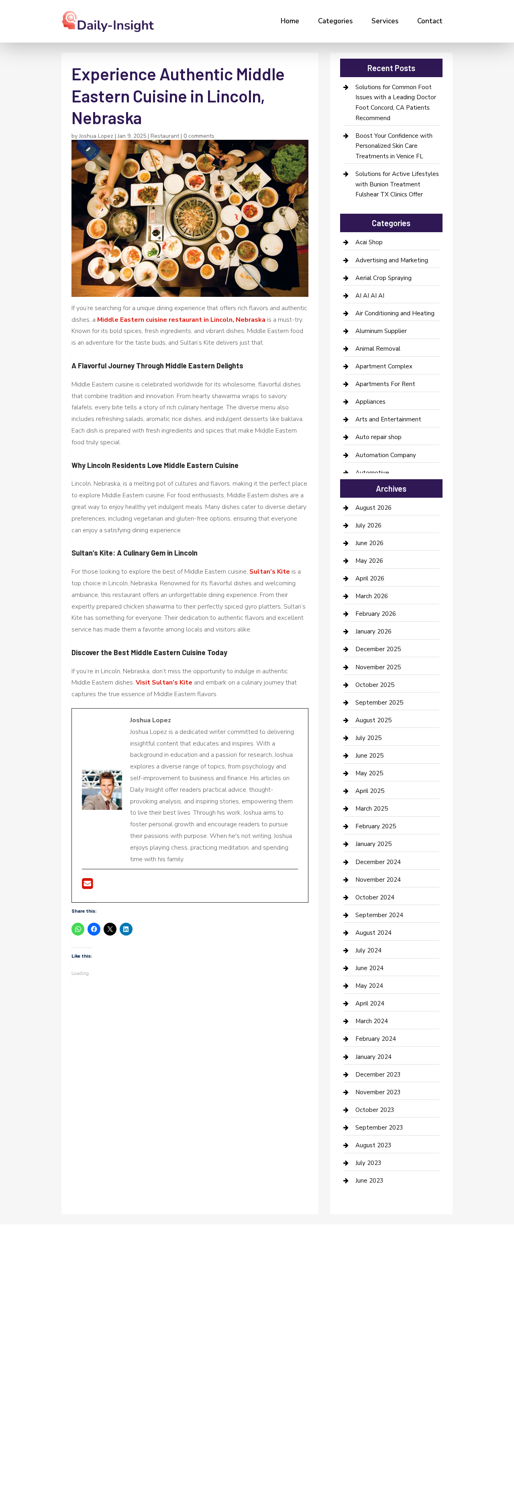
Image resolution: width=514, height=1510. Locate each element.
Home (290, 21)
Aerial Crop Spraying (383, 278)
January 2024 (373, 1057)
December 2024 (378, 862)
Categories (335, 21)
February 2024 (375, 1039)
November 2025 (378, 667)
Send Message (427, 1438)
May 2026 (369, 561)
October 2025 (374, 685)
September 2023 (379, 1128)
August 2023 (373, 1145)
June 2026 (369, 543)
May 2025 (369, 773)
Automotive (372, 473)
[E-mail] (87, 886)
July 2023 (368, 1163)
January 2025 (373, 844)
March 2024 (371, 1021)
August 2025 (373, 720)
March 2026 (371, 596)
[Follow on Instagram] (96, 1317)
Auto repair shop (378, 437)
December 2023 (378, 1075)
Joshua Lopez (96, 136)
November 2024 (378, 880)
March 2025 (371, 809)
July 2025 (368, 738)
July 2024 (368, 950)
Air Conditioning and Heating (394, 313)
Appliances (370, 402)
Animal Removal (377, 349)
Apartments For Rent (385, 384)
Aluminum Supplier (381, 331)
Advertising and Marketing (391, 260)
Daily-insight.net (130, 1375)
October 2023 (374, 1110)
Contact (430, 21)
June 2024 (369, 968)
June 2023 (369, 1181)
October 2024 (374, 897)
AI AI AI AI (369, 296)
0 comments (199, 136)
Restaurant (165, 136)
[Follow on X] (79, 1317)
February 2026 (375, 614)
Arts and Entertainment (388, 419)
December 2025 (378, 649)
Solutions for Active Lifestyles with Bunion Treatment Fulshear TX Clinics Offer (397, 184)
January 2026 (373, 631)
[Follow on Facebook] (63, 1317)
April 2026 (369, 578)
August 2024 (373, 933)
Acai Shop (369, 242)
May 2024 (369, 986)
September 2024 (379, 915)
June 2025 (369, 756)
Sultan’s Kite (269, 571)
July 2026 (368, 525)
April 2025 (369, 791)
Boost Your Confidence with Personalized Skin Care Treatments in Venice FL (393, 146)
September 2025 (379, 703)
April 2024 (369, 1003)
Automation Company (385, 455)
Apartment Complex (383, 366)
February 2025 (375, 826)
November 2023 (378, 1092)
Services (384, 21)
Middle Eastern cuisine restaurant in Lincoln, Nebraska (181, 319)
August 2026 (373, 508)
